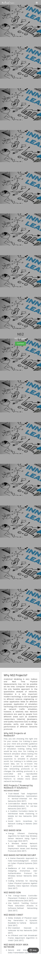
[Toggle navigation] (36, 3)
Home (17, 328)
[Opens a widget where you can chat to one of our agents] (33, 950)
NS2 (24, 328)
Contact (20, 343)
